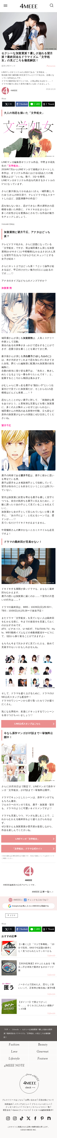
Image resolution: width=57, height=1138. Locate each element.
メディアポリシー (22, 1104)
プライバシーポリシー (41, 1104)
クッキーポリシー (13, 1107)
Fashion (14, 1045)
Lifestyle (14, 1059)
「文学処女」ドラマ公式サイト (27, 848)
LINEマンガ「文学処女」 (27, 839)
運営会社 (6, 1110)
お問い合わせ (31, 1100)
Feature (43, 1059)
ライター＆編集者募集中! (42, 1110)
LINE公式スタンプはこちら (27, 723)
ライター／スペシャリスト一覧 (36, 1107)
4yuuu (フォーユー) (21, 1110)
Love (14, 1052)
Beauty (42, 1045)
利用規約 (8, 1104)
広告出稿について (46, 1100)
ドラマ (13, 915)
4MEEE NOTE (14, 1066)
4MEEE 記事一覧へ (42, 892)
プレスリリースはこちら (12, 1100)
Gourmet (43, 1052)
